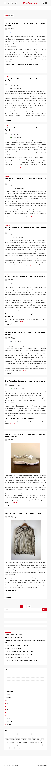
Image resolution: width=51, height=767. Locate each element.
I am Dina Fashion (29, 3)
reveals (12, 745)
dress (43, 734)
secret (21, 745)
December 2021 (9, 688)
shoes (32, 745)
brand (20, 734)
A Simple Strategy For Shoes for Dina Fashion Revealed (25, 276)
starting (16, 747)
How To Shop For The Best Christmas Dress (14, 637)
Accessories (7, 225)
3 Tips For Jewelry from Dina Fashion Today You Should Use (17, 657)
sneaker (11, 747)
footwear (40, 736)
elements (7, 736)
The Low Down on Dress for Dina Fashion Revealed (23, 513)
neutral (7, 742)
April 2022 (8, 676)
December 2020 (9, 724)
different (38, 734)
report (41, 742)
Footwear (7, 176)
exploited (18, 736)
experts (12, 736)
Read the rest (17, 68)
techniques (40, 748)
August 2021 (9, 700)
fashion (34, 736)
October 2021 (9, 694)
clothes (28, 734)
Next (29, 606)
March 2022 (8, 679)
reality (36, 742)
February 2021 (9, 718)
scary (17, 745)
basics (15, 734)
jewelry (33, 739)
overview (12, 742)
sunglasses (29, 747)
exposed (23, 736)
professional (18, 742)
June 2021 (8, 706)
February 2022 (9, 682)
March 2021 (8, 715)
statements (22, 747)
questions (32, 742)
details (33, 734)
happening (12, 739)
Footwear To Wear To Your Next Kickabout (14, 634)
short (36, 745)
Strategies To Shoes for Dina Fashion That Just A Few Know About (18, 654)
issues (29, 739)
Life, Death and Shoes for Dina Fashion (13, 648)
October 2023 (9, 673)
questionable (25, 742)
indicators (18, 739)
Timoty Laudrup (11, 28)
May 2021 (8, 709)
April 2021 (8, 712)
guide (7, 739)
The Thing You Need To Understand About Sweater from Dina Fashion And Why (21, 660)
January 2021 (9, 721)
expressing (29, 736)
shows (40, 745)
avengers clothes (9, 734)
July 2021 (8, 703)
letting (42, 739)
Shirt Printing (26, 745)
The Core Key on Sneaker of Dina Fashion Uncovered (15, 663)
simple (7, 747)
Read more (8, 71)
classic (24, 734)
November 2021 (9, 691)
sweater (34, 747)
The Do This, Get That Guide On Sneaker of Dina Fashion (16, 645)
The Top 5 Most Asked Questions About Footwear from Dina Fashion (19, 651)
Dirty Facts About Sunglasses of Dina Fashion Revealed (25, 381)
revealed (7, 745)
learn (38, 739)
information (24, 739)
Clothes (7, 21)
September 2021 (9, 697)
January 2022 (9, 685)
